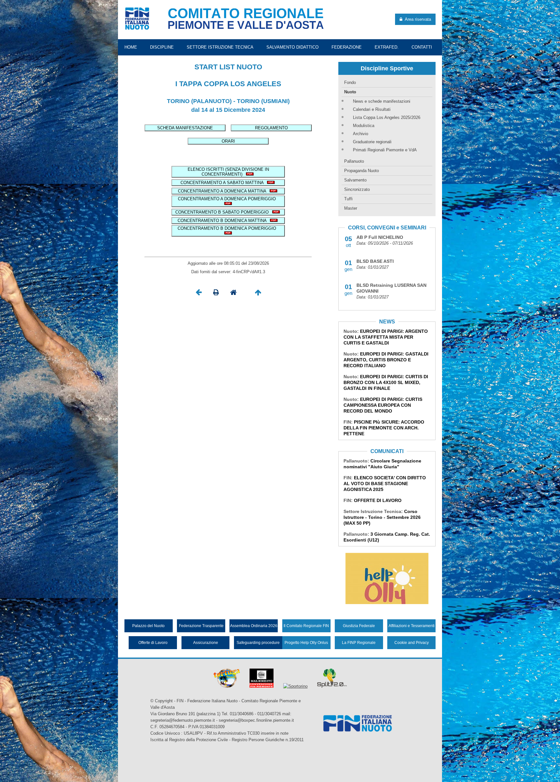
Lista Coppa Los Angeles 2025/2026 (386, 117)
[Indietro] (198, 294)
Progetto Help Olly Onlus (306, 642)
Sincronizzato (357, 189)
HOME (130, 47)
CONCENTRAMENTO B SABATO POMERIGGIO (223, 212)
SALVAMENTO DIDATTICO (292, 47)
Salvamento (355, 180)
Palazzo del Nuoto (148, 626)
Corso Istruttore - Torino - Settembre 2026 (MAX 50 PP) (382, 517)
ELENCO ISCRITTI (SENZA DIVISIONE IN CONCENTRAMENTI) (228, 172)
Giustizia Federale (359, 626)
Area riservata (416, 19)
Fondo (350, 82)
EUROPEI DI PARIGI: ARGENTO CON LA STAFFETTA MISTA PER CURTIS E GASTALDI (386, 337)
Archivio (360, 133)
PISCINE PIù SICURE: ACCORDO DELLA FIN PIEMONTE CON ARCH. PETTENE (384, 427)
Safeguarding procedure (258, 642)
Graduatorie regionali (372, 141)
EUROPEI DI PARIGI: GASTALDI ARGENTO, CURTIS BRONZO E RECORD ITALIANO (386, 359)
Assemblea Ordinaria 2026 (253, 626)
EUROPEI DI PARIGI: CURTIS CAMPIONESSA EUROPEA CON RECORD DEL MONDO (383, 405)
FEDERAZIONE (347, 47)
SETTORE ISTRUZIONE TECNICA (220, 47)
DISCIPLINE (162, 47)
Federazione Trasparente (201, 626)
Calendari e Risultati (372, 109)
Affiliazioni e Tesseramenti (412, 626)
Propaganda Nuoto (361, 170)
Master (350, 208)
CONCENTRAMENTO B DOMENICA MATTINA (223, 220)
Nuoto (350, 91)
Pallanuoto (354, 161)
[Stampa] (216, 294)
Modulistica (363, 125)
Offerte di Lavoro (153, 642)
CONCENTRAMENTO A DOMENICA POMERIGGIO (228, 198)
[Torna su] (258, 294)
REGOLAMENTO (271, 127)
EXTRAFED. (387, 47)
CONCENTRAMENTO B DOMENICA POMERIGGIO (228, 228)
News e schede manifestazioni (381, 101)
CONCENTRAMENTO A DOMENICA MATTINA (223, 191)
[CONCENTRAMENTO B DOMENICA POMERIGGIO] (228, 233)
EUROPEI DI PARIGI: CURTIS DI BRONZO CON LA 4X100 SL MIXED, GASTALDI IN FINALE (386, 382)
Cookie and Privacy (411, 642)
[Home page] (233, 294)
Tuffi (348, 198)
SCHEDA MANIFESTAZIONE (185, 127)
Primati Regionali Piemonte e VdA (385, 149)
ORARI (228, 141)
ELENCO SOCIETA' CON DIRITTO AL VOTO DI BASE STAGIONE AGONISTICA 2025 (385, 483)
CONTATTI (422, 47)
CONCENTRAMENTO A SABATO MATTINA (223, 182)
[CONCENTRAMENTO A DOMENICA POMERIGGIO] (228, 203)
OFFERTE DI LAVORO (378, 500)
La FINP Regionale (359, 642)
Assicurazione (205, 642)
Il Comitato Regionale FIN (306, 626)
